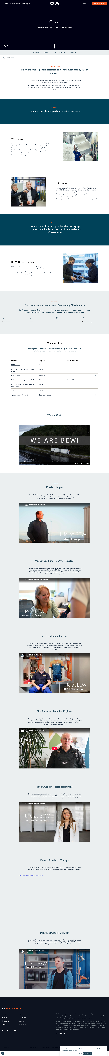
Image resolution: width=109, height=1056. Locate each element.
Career (4, 1014)
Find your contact (61, 1033)
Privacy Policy (34, 1048)
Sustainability (23, 1025)
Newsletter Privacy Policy (59, 1048)
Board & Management (59, 53)
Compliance (73, 53)
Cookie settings (78, 1053)
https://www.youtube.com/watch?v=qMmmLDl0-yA (31, 875)
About (7, 58)
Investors (21, 1021)
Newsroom (5, 1021)
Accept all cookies (87, 1053)
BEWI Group (36, 53)
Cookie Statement (45, 1048)
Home (21, 1014)
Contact (4, 1017)
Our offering (22, 1017)
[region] (83, 1051)
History (46, 53)
